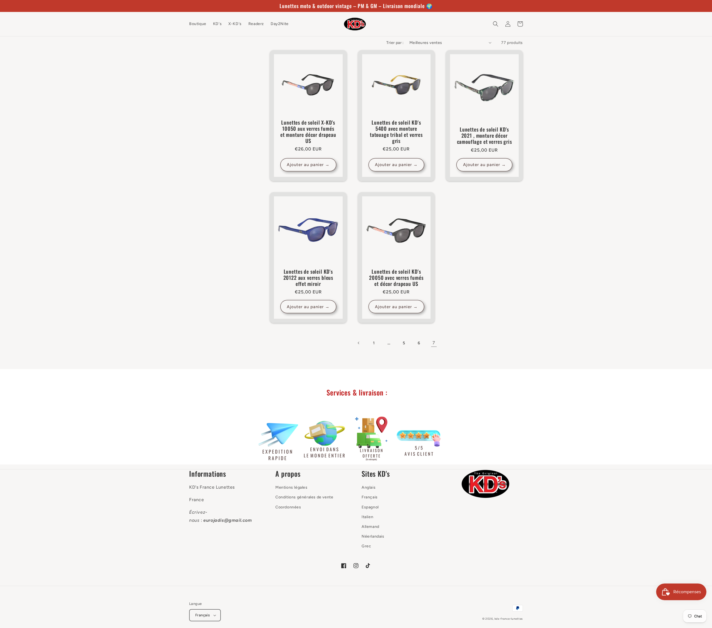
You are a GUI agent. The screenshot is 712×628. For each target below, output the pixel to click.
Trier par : (395, 42)
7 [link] (433, 342)
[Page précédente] (359, 343)
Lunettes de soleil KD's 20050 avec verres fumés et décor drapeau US (396, 277)
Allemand (370, 526)
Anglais (368, 487)
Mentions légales (291, 487)
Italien (367, 517)
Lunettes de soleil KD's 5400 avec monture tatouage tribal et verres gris (396, 131)
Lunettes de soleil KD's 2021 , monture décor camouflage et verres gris (484, 135)
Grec (366, 546)
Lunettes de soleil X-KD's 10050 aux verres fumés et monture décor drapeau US (308, 131)
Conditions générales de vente (304, 497)
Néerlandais (373, 536)
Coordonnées (288, 507)
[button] (496, 24)
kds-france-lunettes (509, 618)
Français (370, 497)
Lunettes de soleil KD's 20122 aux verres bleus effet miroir (308, 277)
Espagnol (370, 507)
